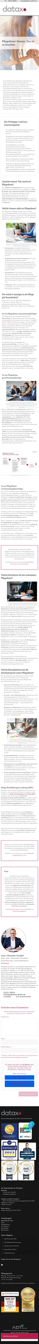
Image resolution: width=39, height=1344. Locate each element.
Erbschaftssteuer (9, 1253)
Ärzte (3, 1222)
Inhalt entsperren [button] (19, 1077)
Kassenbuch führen (10, 1249)
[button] (34, 8)
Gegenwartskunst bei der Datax (11, 1210)
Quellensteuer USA (10, 1239)
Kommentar (5, 1017)
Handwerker (5, 1230)
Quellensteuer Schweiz (11, 1246)
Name (3, 1038)
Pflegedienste (5, 1224)
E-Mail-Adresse (6, 1047)
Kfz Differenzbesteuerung (12, 1242)
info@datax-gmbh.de (9, 1194)
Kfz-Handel (4, 1228)
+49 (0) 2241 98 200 (9, 1192)
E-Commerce (5, 1226)
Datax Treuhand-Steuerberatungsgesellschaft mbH (18, 1201)
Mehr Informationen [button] (19, 1073)
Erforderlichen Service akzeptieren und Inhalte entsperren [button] (19, 1084)
